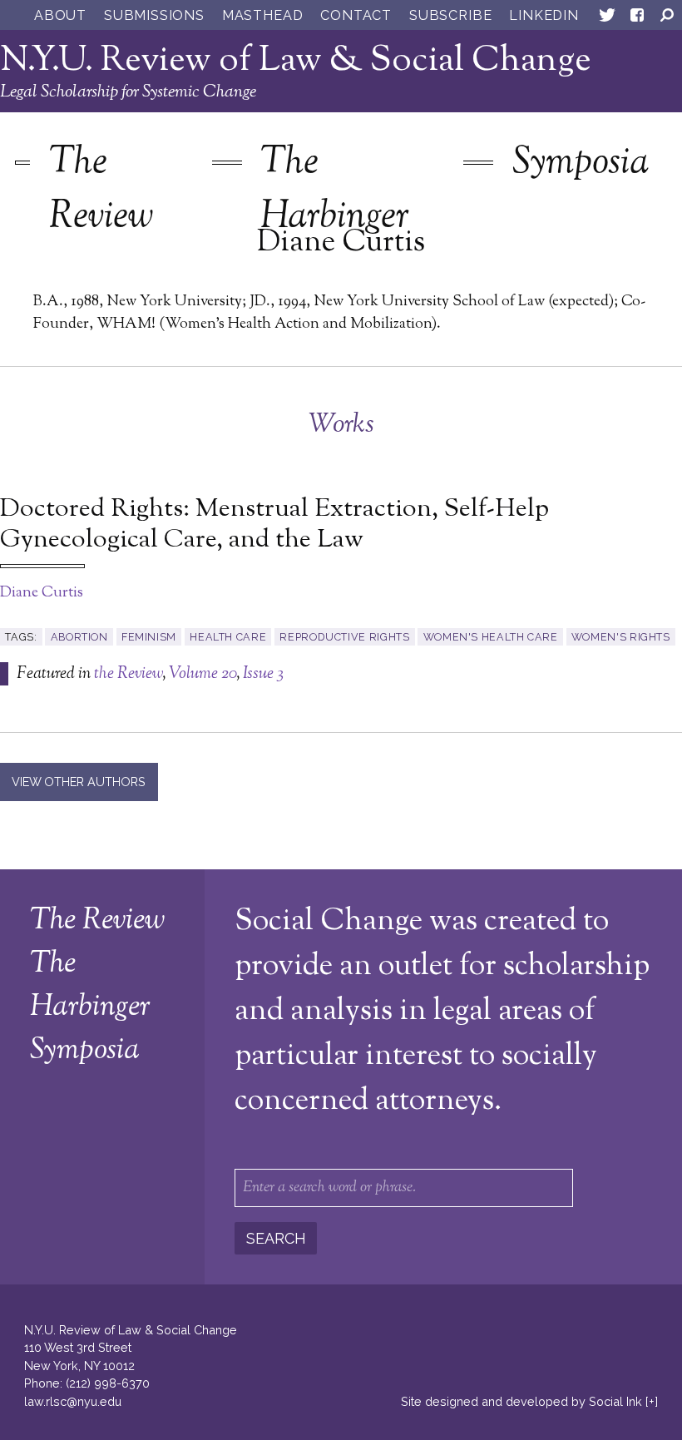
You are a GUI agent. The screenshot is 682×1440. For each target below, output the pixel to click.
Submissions (154, 15)
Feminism (148, 637)
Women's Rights (620, 637)
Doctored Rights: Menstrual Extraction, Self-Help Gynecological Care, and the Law (274, 525)
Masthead (262, 15)
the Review (128, 673)
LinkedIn (543, 15)
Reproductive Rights (344, 637)
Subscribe (450, 15)
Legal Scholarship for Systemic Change (128, 92)
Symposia (580, 163)
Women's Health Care (490, 637)
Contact (356, 15)
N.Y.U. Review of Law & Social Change (295, 61)
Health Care (228, 637)
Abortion (79, 637)
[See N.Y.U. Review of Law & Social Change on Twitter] (607, 18)
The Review (101, 190)
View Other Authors (79, 781)
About (60, 15)
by (521, 1401)
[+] (651, 1401)
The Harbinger (334, 190)
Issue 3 (263, 673)
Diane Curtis (41, 593)
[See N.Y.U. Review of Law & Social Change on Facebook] (637, 18)
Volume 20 (202, 673)
